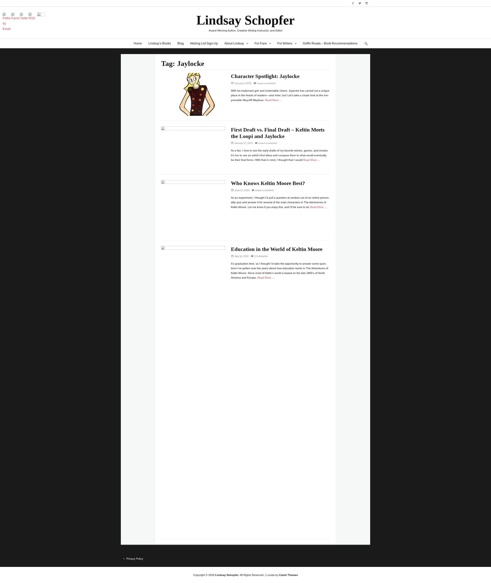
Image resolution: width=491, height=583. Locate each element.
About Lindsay (234, 43)
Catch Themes (288, 574)
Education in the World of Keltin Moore (276, 249)
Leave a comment (266, 83)
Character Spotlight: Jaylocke (265, 76)
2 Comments (261, 256)
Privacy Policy (134, 558)
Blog (180, 43)
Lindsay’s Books (159, 43)
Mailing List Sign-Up (204, 43)
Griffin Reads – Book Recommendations (330, 43)
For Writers (284, 43)
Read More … (273, 100)
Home (138, 43)
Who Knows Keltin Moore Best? (268, 183)
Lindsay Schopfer (245, 20)
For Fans (261, 43)
